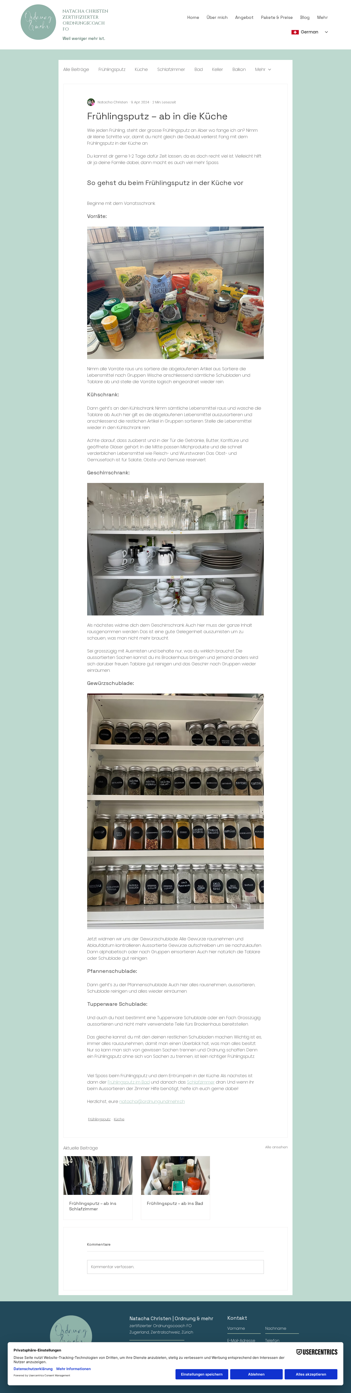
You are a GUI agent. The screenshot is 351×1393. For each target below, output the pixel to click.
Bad (199, 69)
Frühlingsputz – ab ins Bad (175, 1203)
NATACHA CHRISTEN (85, 11)
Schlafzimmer (171, 69)
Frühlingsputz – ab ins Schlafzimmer (92, 1206)
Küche (141, 69)
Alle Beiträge (76, 69)
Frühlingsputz (112, 69)
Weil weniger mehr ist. (84, 38)
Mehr (260, 69)
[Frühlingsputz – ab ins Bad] (175, 1175)
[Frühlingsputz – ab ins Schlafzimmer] (98, 1175)
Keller (217, 69)
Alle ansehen (276, 1147)
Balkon (239, 69)
